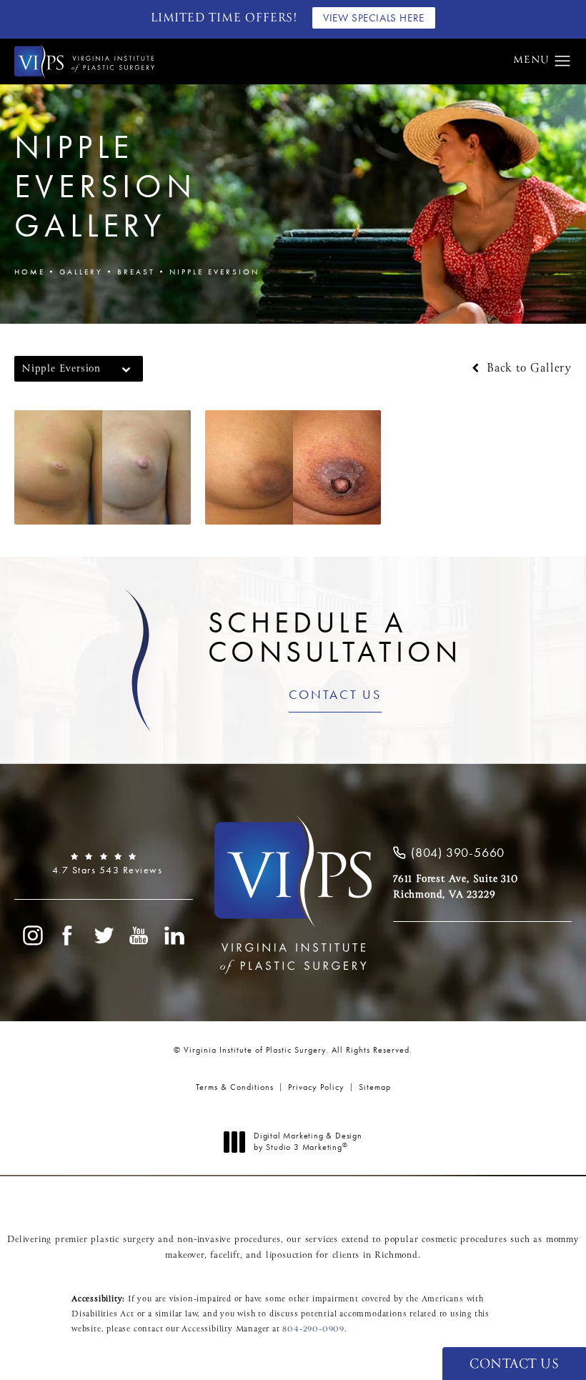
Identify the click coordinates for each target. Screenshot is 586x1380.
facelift (224, 1256)
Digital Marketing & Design (307, 1142)
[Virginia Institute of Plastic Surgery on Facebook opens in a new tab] (68, 935)
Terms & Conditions (235, 1087)
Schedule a (335, 637)
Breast (136, 272)
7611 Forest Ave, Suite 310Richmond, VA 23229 (455, 887)
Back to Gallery (527, 368)
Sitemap (375, 1087)
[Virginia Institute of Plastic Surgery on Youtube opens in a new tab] (139, 935)
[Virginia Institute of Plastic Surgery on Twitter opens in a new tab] (103, 935)
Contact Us (335, 695)
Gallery (81, 272)
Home (29, 272)
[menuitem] (32, 935)
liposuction (289, 1256)
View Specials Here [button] (373, 18)
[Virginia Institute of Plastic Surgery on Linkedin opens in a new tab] (175, 935)
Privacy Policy (316, 1087)
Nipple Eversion (214, 272)
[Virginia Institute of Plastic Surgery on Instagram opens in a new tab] (32, 935)
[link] (103, 864)
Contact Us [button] (514, 1364)
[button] (562, 61)
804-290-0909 (313, 1329)
